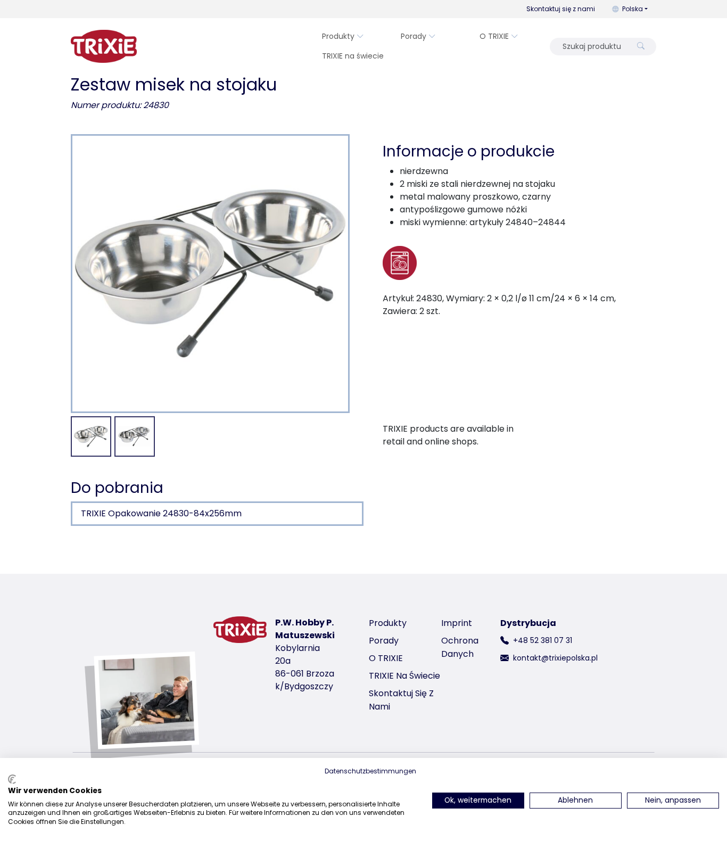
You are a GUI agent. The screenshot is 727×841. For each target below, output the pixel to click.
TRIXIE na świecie (353, 56)
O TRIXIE (494, 36)
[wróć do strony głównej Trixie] (104, 46)
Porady (413, 36)
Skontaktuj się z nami (560, 8)
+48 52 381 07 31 (542, 640)
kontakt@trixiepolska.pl (555, 658)
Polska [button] (632, 8)
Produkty (338, 36)
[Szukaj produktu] (641, 46)
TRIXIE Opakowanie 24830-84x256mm (161, 513)
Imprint (456, 623)
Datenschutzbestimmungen (370, 771)
